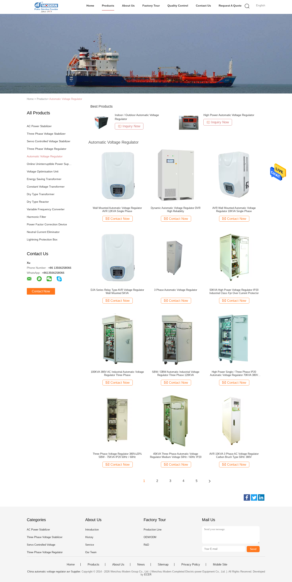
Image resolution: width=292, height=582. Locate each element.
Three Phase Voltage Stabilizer (46, 133)
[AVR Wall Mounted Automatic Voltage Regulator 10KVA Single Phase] (234, 175)
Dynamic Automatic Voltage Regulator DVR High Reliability (175, 209)
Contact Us (203, 5)
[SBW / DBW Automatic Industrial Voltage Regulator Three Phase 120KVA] (176, 339)
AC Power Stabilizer (39, 126)
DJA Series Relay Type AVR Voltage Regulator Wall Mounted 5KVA (117, 291)
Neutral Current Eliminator (43, 232)
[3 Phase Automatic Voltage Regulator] (175, 257)
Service (89, 544)
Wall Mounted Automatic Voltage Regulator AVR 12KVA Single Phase (117, 209)
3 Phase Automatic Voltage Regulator (175, 289)
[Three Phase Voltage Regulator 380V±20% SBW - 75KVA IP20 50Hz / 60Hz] (117, 421)
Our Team (91, 552)
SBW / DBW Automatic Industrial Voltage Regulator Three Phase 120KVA (175, 373)
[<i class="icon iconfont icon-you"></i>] (209, 481)
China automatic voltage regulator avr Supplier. (54, 571)
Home (90, 5)
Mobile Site (220, 564)
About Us (128, 5)
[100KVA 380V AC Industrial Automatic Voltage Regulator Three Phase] (117, 339)
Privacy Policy (190, 564)
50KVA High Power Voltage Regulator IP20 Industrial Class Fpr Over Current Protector (234, 291)
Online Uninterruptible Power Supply (49, 163)
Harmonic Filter (36, 216)
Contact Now (41, 291)
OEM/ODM (150, 537)
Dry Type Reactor (38, 201)
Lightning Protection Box (42, 239)
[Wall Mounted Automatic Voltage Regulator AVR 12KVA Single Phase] (117, 175)
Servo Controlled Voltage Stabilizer (48, 141)
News (141, 564)
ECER (147, 574)
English (260, 5)
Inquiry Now (131, 126)
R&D (146, 544)
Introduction (92, 529)
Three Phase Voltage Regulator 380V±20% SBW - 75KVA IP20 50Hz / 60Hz (117, 455)
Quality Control (177, 5)
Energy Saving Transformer (44, 179)
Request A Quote (230, 5)
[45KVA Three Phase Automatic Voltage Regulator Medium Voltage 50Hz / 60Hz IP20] (176, 421)
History (89, 537)
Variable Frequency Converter (46, 209)
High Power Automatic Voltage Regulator (228, 115)
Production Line (152, 529)
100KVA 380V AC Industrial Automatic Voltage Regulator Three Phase (117, 373)
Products (108, 5)
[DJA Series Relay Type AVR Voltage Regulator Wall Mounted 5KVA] (117, 257)
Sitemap (163, 564)
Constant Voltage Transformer (46, 186)
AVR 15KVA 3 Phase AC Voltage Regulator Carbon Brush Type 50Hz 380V (234, 455)
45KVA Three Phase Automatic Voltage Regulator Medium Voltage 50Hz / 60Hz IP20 (175, 455)
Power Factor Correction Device (47, 224)
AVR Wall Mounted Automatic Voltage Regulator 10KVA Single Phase (234, 209)
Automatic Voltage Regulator (65, 98)
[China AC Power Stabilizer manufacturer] (46, 7)
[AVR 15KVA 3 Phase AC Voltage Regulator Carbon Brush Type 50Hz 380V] (234, 421)
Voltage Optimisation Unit (42, 171)
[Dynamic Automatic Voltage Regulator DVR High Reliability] (175, 175)
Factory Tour (151, 5)
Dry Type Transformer (40, 194)
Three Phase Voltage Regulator (46, 148)
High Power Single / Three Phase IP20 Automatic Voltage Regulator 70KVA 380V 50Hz (234, 373)
